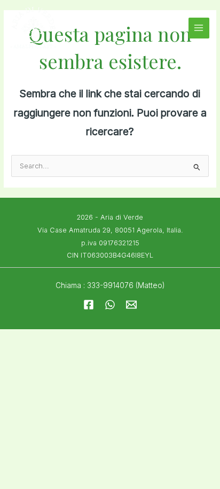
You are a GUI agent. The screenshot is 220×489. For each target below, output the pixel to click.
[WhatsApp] (110, 304)
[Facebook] (88, 304)
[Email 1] (131, 304)
